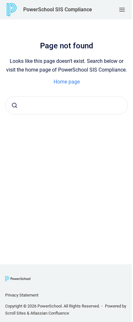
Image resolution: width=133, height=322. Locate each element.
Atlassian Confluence (49, 313)
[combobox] (66, 105)
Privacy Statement (21, 295)
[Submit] (14, 105)
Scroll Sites (15, 313)
